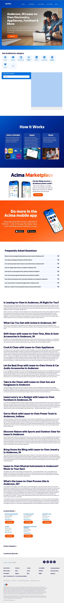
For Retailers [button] (31, 4)
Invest (28, 570)
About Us (17, 568)
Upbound (53, 573)
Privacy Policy (14, 580)
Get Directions (7, 517)
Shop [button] (23, 4)
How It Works (6, 568)
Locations (5, 562)
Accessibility (41, 568)
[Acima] (5, 584)
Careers (29, 568)
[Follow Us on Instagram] (53, 563)
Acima (8, 4)
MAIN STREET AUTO (46, 514)
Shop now (12, 36)
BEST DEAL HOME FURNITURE (11, 514)
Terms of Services (6, 580)
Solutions (41, 570)
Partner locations (54, 571)
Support (17, 573)
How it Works (41, 4)
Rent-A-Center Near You (8, 576)
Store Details (9, 522)
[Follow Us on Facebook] (43, 563)
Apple (20, 231)
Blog (28, 573)
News (16, 570)
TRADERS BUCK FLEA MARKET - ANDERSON (30, 527)
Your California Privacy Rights (23, 580)
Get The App (49, 4)
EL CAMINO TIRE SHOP (29, 514)
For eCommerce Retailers (21, 576)
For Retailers (6, 573)
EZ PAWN (7, 526)
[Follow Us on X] (50, 563)
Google (32, 231)
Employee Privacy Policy (35, 580)
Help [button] (56, 4)
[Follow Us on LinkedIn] (47, 563)
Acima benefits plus (55, 568)
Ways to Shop (6, 570)
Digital (40, 573)
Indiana (9, 562)
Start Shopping (38, 194)
